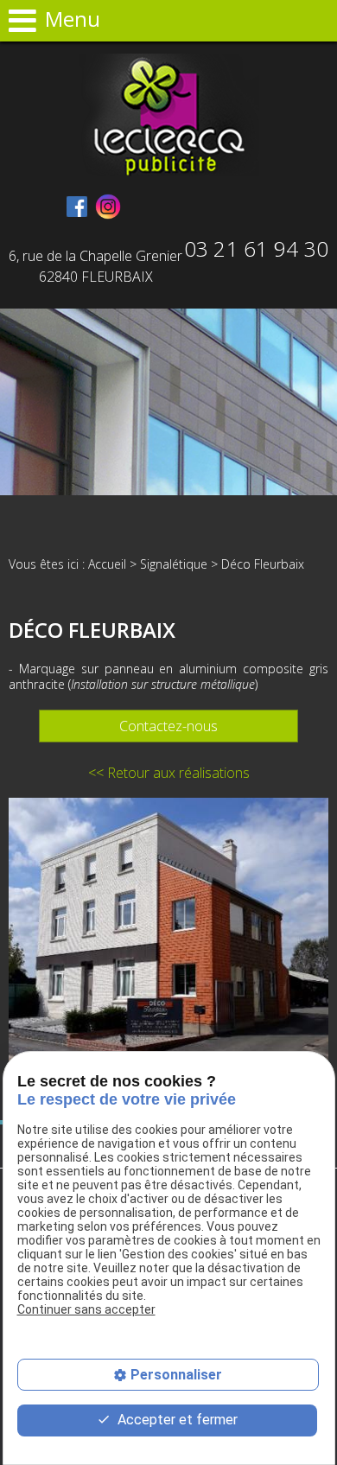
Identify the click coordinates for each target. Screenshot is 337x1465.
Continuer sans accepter (86, 1309)
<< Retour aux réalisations (169, 772)
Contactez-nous (168, 726)
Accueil (107, 564)
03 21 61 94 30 (256, 248)
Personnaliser (176, 1374)
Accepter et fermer (176, 1419)
